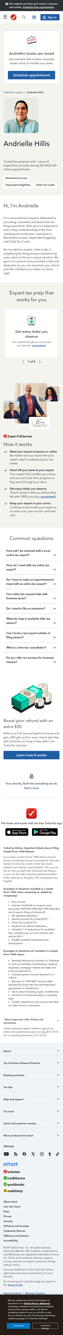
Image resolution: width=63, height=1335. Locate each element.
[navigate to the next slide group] (40, 361)
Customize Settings (45, 1326)
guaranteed (39, 345)
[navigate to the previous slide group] (23, 361)
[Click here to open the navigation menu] (5, 16)
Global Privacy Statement (37, 1303)
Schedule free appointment (38, 7)
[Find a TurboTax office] (34, 17)
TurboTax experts (13, 92)
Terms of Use (15, 1284)
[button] (31, 1021)
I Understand (18, 1326)
